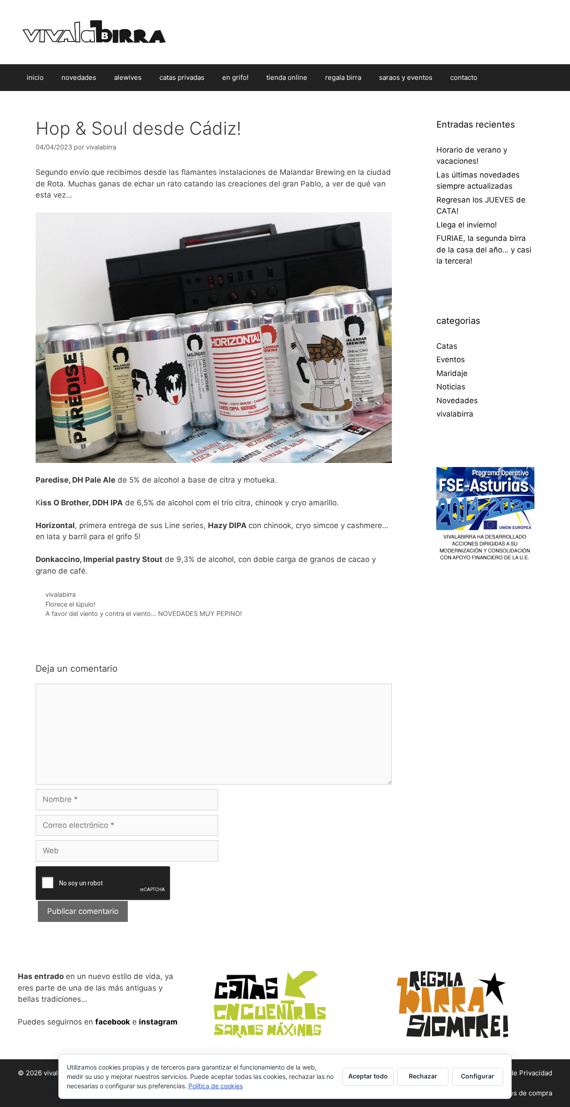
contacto (463, 77)
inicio (35, 77)
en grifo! (235, 77)
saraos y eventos (405, 77)
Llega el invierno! (466, 224)
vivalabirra (60, 594)
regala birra (343, 77)
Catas (446, 346)
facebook (112, 1021)
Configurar (477, 1076)
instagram (158, 1021)
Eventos (450, 359)
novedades (78, 77)
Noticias (450, 386)
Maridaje (452, 373)
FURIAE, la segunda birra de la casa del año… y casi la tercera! (483, 249)
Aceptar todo (368, 1076)
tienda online (286, 77)
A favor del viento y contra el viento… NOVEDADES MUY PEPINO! (143, 613)
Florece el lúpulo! (70, 604)
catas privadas (181, 77)
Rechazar (423, 1076)
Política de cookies (215, 1086)
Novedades (457, 400)
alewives (128, 77)
